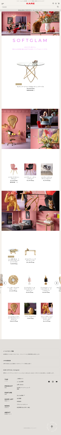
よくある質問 (20, 381)
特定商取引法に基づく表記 (23, 407)
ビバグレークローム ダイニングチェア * (47, 178)
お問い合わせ (20, 384)
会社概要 (19, 398)
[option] (30, 10)
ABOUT (8, 413)
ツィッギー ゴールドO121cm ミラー (13, 288)
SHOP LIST (9, 399)
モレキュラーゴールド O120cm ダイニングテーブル (30, 86)
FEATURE (8, 393)
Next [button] (57, 283)
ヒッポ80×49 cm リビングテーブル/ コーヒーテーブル (13, 260)
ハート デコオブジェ (30, 316)
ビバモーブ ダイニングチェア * (13, 178)
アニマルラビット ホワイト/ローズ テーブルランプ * (29, 289)
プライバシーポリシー (22, 404)
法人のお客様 (20, 395)
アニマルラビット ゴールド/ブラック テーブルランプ (46, 289)
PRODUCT (9, 386)
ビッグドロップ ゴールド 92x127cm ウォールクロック (14, 318)
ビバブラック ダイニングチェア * (30, 178)
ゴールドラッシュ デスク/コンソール (30, 259)
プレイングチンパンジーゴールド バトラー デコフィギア (47, 318)
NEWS (7, 406)
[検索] (58, 7)
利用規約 (19, 401)
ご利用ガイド (20, 378)
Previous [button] (4, 283)
